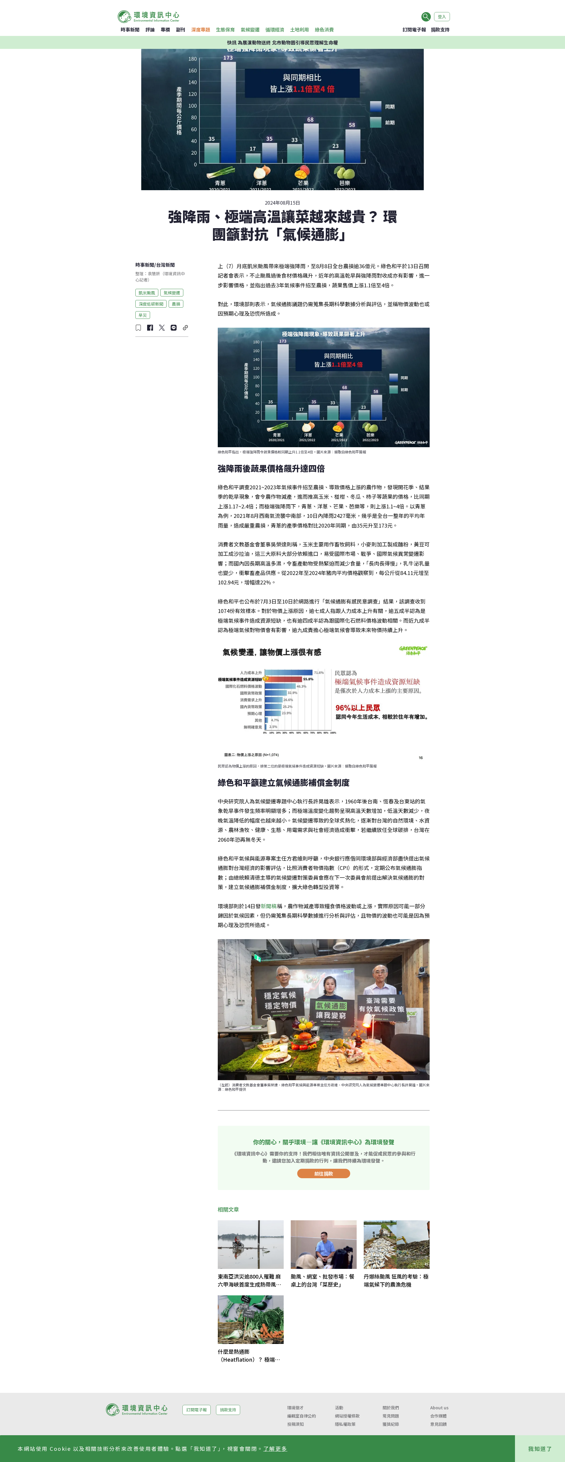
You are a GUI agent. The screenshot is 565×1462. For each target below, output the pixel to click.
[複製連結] (185, 328)
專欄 (165, 29)
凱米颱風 (147, 292)
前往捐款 (323, 1173)
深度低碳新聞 (151, 303)
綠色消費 (324, 29)
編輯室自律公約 (301, 1416)
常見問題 (391, 1416)
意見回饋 (438, 1424)
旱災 (143, 315)
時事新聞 (130, 29)
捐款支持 (440, 29)
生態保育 (225, 29)
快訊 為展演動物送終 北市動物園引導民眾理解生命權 (282, 42)
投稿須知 (295, 1424)
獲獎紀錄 (391, 1424)
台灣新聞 (165, 264)
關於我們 (391, 1407)
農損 (176, 303)
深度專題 (200, 29)
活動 (339, 1407)
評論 (150, 29)
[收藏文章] (138, 328)
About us (439, 1407)
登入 (442, 16)
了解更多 (275, 1448)
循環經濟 (274, 29)
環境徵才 (295, 1407)
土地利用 (299, 29)
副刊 (180, 29)
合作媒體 (438, 1416)
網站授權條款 (347, 1416)
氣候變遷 (250, 29)
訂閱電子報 (414, 29)
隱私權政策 (345, 1424)
